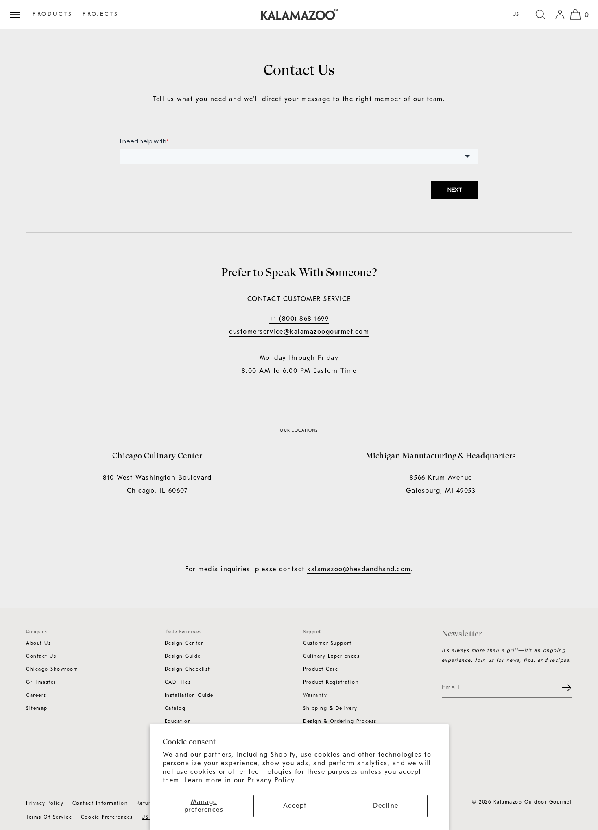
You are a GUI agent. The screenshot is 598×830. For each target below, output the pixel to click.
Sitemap (37, 708)
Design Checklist (187, 669)
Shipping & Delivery (330, 708)
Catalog (175, 708)
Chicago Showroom (52, 669)
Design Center (184, 643)
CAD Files (178, 682)
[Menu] (18, 14)
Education (178, 721)
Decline (386, 805)
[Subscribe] (562, 688)
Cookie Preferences (107, 817)
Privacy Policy (271, 780)
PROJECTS (100, 14)
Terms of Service (49, 817)
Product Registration (331, 682)
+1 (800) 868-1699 (299, 318)
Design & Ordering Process (340, 721)
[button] (540, 14)
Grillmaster (41, 682)
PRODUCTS (52, 14)
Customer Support (327, 643)
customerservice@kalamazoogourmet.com (299, 331)
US (516, 14)
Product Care (320, 669)
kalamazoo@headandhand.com (359, 569)
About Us (38, 643)
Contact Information (100, 803)
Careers (36, 695)
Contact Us (41, 656)
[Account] (560, 14)
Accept (295, 805)
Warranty (315, 695)
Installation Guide (189, 695)
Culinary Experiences (331, 656)
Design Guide (183, 656)
